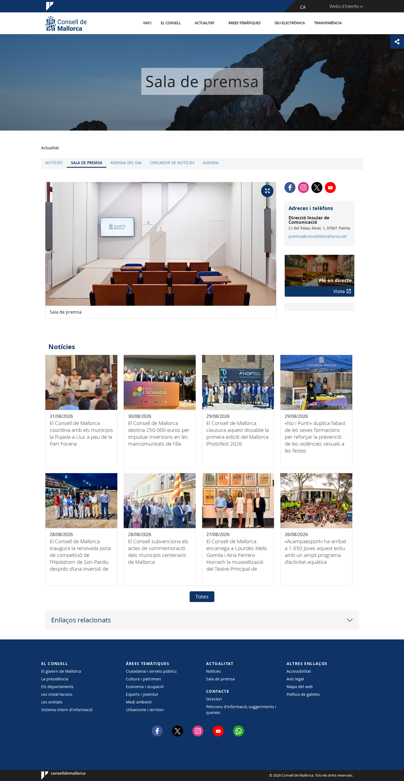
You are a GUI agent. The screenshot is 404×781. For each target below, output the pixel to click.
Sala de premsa (86, 162)
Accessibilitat (299, 671)
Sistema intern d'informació (66, 709)
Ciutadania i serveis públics (151, 671)
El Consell (171, 23)
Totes (202, 596)
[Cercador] (352, 23)
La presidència (54, 678)
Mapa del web (300, 686)
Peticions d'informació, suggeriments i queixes (241, 709)
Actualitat (204, 23)
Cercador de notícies (172, 162)
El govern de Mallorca (61, 671)
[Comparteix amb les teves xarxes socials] (397, 42)
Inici (147, 23)
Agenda (210, 162)
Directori (214, 699)
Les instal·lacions (57, 694)
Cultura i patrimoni (143, 678)
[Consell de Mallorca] (66, 23)
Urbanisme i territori (145, 709)
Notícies (54, 162)
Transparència (328, 23)
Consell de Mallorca (57, 775)
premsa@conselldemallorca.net (318, 236)
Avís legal (295, 678)
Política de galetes (303, 694)
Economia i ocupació (145, 686)
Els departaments (57, 686)
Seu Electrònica (290, 23)
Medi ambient (139, 702)
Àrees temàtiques (244, 23)
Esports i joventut (142, 694)
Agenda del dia (126, 162)
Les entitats (51, 702)
